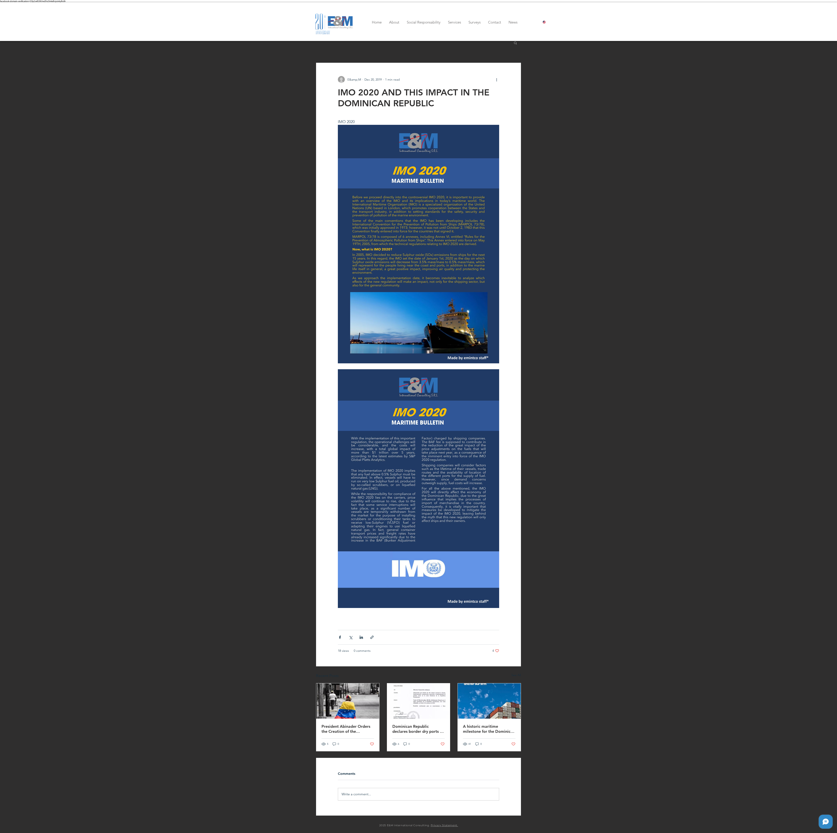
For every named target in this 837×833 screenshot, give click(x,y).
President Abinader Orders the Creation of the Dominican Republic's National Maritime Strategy (347, 729)
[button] (515, 42)
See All (516, 675)
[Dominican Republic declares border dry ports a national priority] (418, 701)
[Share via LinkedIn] (361, 637)
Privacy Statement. (444, 825)
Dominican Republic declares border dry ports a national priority (417, 729)
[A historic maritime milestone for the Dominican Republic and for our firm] (489, 701)
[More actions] (496, 79)
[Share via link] (372, 637)
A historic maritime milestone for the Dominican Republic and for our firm (489, 729)
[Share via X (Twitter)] (351, 637)
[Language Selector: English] (547, 22)
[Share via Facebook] (340, 637)
